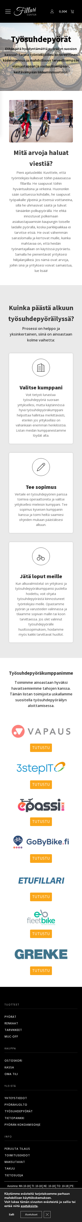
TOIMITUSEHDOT (17, 1155)
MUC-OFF (11, 1036)
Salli (11, 1214)
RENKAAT (11, 1023)
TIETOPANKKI (14, 1118)
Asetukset (31, 1214)
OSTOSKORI (13, 1061)
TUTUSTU (41, 747)
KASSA (9, 1067)
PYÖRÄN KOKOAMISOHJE (23, 1125)
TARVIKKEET (13, 1030)
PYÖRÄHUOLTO (16, 1105)
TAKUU (10, 1168)
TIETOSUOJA (14, 1175)
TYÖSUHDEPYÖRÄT (19, 1111)
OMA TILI (11, 1074)
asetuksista (29, 1206)
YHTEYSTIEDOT (16, 1098)
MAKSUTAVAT (15, 1162)
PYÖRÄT (10, 1017)
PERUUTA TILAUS (17, 1149)
